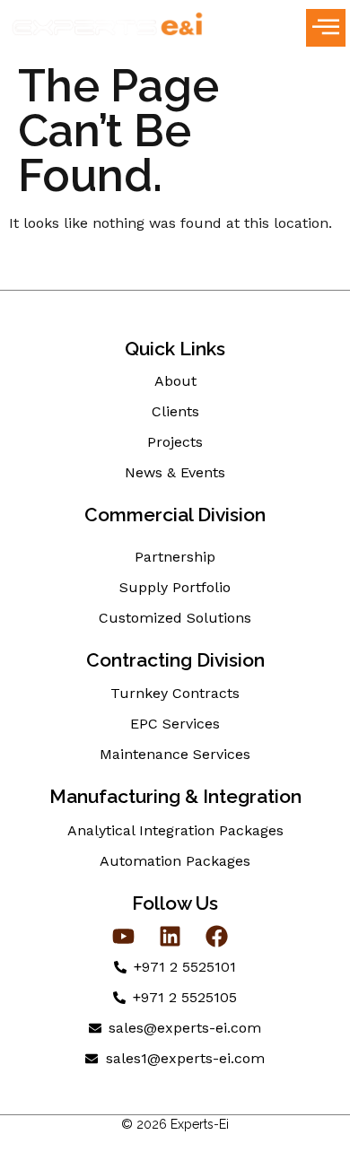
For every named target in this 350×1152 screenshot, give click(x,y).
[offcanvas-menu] (326, 28)
